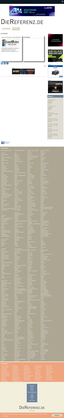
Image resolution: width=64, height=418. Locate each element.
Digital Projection (31, 200)
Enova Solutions (17, 209)
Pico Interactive (4, 305)
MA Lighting (16, 275)
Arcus (2, 161)
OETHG (16, 298)
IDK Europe (16, 240)
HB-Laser (16, 233)
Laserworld (16, 258)
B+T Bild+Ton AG (31, 175)
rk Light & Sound (17, 316)
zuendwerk (43, 359)
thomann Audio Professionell (7, 340)
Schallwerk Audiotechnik (19, 320)
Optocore (16, 299)
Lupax (15, 273)
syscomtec (30, 335)
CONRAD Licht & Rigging (6, 194)
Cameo (15, 186)
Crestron (16, 196)
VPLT (2, 352)
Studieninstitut (30, 334)
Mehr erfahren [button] (5, 416)
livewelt (29, 269)
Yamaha (3, 358)
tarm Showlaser (31, 337)
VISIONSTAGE (17, 348)
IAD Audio (30, 239)
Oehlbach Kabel (4, 298)
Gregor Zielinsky (49, 368)
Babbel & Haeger (4, 176)
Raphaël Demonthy (16, 378)
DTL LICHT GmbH (31, 204)
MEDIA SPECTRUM (18, 283)
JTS (41, 248)
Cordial (42, 194)
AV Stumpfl (3, 169)
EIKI (2, 207)
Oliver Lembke (38, 375)
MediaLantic (30, 283)
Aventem (16, 171)
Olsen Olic (3, 377)
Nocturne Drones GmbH (33, 295)
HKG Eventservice (44, 236)
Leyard (42, 263)
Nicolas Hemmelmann (28, 375)
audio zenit (30, 167)
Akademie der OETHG (32, 157)
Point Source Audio (5, 306)
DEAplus (29, 198)
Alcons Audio (43, 157)
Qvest (29, 312)
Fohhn (15, 222)
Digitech (42, 200)
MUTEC (3, 292)
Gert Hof (36, 368)
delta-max (43, 198)
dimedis (2, 201)
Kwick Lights (30, 255)
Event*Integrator (44, 212)
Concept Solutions (18, 193)
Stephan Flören (27, 379)
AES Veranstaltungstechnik (33, 156)
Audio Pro (16, 167)
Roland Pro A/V (17, 317)
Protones (16, 310)
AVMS (29, 172)
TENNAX (29, 338)
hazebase (3, 233)
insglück (29, 244)
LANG (29, 257)
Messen (32, 397)
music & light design (45, 291)
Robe (29, 316)
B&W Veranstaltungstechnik (20, 175)
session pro (30, 323)
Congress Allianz (31, 193)
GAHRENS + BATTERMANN (34, 223)
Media (32, 395)
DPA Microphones (31, 203)
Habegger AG (17, 230)
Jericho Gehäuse (17, 248)
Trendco (29, 341)
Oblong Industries (31, 297)
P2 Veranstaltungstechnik (19, 301)
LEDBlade (43, 262)
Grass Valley (30, 227)
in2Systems (3, 243)
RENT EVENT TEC (32, 313)
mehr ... (50, 103)
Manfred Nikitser (49, 371)
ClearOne (29, 190)
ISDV (2, 246)
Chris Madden (15, 367)
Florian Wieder (4, 368)
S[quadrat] (43, 335)
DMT (2, 203)
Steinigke (3, 334)
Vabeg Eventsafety (44, 344)
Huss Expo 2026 (51, 99)
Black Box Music (4, 180)
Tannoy (2, 337)
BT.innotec (30, 183)
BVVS (42, 185)
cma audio (3, 191)
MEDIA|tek (3, 284)
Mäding (42, 276)
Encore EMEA (4, 209)
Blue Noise (30, 180)
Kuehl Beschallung (5, 255)
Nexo (15, 294)
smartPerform (17, 328)
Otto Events (3, 301)
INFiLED (16, 243)
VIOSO (42, 346)
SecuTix (42, 322)
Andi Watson (15, 365)
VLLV (29, 349)
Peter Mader (3, 378)
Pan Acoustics (17, 302)
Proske (2, 310)
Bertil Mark (26, 365)
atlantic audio (43, 164)
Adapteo (42, 154)
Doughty (16, 203)
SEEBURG (3, 323)
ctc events (16, 197)
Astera (2, 164)
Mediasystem (43, 283)
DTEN (15, 204)
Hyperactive (16, 239)
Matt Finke (48, 374)
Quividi (15, 312)
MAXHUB (43, 280)
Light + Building (17, 266)
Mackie (2, 276)
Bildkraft (42, 179)
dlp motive (30, 201)
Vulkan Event (43, 352)
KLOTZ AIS (30, 252)
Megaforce (43, 284)
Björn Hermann (49, 365)
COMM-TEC (43, 191)
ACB (15, 153)
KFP (28, 251)
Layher (29, 259)
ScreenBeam (30, 322)
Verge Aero (43, 345)
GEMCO (16, 225)
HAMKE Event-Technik (6, 232)
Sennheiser (16, 323)
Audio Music (3, 167)
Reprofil (16, 315)
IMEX (15, 241)
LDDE (42, 261)
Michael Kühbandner (5, 375)
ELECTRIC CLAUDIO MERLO (7, 208)
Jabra (42, 246)
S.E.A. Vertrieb (4, 319)
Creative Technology (5, 196)
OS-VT (42, 299)
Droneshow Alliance (5, 204)
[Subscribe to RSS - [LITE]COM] (23, 66)
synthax (16, 335)
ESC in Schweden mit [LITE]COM (11, 37)
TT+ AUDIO (30, 342)
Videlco (15, 346)
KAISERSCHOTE (44, 250)
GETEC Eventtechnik (18, 226)
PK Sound (30, 305)
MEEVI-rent (16, 284)
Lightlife (2, 268)
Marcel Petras (38, 372)
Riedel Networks (4, 316)
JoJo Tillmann (15, 371)
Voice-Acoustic (4, 351)
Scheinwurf (30, 320)
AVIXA (2, 172)
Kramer (15, 254)
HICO (29, 234)
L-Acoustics (43, 255)
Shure (2, 327)
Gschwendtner (31, 229)
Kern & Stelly (17, 251)
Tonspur (2, 341)
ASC (15, 162)
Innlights (16, 244)
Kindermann (3, 252)
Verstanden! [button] (57, 415)
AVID (29, 171)
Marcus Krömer (49, 372)
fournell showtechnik (45, 222)
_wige (29, 360)
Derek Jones (49, 367)
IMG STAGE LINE (31, 241)
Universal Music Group (32, 344)
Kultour (15, 255)
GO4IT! (2, 227)
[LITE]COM (16, 360)
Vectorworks (17, 345)
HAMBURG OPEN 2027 (53, 118)
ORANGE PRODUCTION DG (34, 299)
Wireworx (3, 356)
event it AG (30, 212)
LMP (2, 270)
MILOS (15, 287)
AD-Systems (43, 153)
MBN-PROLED (17, 281)
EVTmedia (43, 215)
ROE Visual (3, 317)
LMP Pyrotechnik (17, 270)
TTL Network (43, 342)
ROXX (29, 317)
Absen (42, 151)
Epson (42, 211)
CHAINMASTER (44, 187)
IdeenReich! (3, 240)
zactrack (16, 358)
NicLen (29, 294)
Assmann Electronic (45, 162)
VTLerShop (16, 352)
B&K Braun (43, 174)
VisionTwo (30, 348)
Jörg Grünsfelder (27, 371)
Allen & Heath (17, 158)
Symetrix (3, 335)
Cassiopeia (3, 187)
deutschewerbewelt (18, 200)
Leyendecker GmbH (5, 265)
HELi (15, 234)
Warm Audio (16, 353)
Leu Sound (30, 263)
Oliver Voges (49, 375)
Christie (29, 189)
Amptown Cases (4, 160)
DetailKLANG (4, 200)
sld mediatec (30, 327)
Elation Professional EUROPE (47, 207)
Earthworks (43, 204)
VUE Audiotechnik (31, 352)
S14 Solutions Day (52, 106)
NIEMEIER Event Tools (45, 294)
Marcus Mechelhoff (5, 374)
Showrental (3, 326)
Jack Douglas (38, 370)
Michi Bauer (14, 375)
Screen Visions (17, 322)
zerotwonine (3, 359)
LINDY (2, 269)
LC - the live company (45, 259)
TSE (2, 342)
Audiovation (16, 168)
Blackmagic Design (18, 180)
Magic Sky (30, 277)
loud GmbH (16, 272)
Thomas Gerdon (49, 379)
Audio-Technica (4, 168)
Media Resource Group (6, 283)
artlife (42, 161)
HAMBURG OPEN (44, 230)
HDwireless (30, 233)
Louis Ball (37, 371)
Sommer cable (4, 330)
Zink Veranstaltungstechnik (19, 359)
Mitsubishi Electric (5, 288)
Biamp (15, 179)
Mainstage (30, 279)
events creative (31, 214)
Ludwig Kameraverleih (5, 273)
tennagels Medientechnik (19, 338)
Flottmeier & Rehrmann (32, 221)
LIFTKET (3, 266)
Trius (42, 341)
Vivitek (15, 349)
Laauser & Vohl (4, 257)
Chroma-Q (43, 189)
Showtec (16, 326)
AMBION (42, 158)
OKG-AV (29, 298)
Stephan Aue (15, 379)
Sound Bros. (30, 330)
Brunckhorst (16, 183)
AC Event (3, 153)
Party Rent (3, 304)
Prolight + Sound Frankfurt (6, 309)
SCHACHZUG (4, 320)
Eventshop (43, 214)
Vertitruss (3, 346)
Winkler (42, 355)
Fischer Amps (4, 221)
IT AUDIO (16, 246)
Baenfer (16, 176)
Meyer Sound (43, 286)
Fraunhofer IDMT (4, 223)
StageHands (30, 333)
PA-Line (29, 301)
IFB (28, 240)
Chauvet (16, 189)
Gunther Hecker (15, 370)
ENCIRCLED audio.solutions (46, 208)
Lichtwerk (29, 265)
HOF (42, 237)
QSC (2, 312)
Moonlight (29, 290)
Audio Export (43, 165)
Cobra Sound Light (18, 191)
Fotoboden (30, 222)
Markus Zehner (4, 280)
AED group (16, 156)
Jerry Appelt (48, 370)
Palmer (42, 301)
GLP (41, 226)
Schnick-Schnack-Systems (46, 320)
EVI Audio (30, 215)
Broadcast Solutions (45, 182)
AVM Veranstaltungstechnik (20, 172)
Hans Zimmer (26, 370)
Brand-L (16, 182)
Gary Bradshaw (27, 368)
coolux (29, 194)
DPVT (42, 203)
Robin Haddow (27, 378)
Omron (42, 298)
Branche (32, 385)
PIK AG (15, 305)
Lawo (2, 259)
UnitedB (16, 344)
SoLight (42, 328)
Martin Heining (15, 374)
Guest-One (43, 229)
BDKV (15, 178)
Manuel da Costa (27, 372)
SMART (3, 328)
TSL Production (17, 342)
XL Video (42, 356)
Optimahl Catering (5, 299)
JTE (28, 248)
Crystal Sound (4, 197)
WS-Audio (16, 356)
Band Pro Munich (31, 176)
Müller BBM (30, 291)
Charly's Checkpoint (5, 189)
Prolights (16, 309)
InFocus (3, 244)
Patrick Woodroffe (27, 377)
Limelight (42, 268)
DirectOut (16, 201)
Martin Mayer (37, 374)
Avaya (29, 169)
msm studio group (18, 291)
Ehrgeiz (42, 205)
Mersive (29, 286)
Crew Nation (30, 196)
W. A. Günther (4, 353)
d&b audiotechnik (31, 197)
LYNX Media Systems (45, 273)
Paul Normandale (38, 377)
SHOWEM (16, 324)
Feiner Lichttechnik (5, 219)
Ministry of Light (31, 287)
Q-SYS (42, 310)
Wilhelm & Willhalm (31, 355)
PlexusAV (43, 305)
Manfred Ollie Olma (5, 372)
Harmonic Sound (44, 232)
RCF (15, 313)
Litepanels (16, 269)
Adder (2, 156)
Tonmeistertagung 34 (52, 133)
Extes (29, 216)
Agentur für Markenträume (6, 157)
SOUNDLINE (4, 331)
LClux (2, 261)
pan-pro (29, 302)
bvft (28, 185)
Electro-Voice (17, 208)
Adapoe (29, 154)
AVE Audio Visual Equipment (7, 171)
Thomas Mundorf (4, 381)
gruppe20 (16, 229)
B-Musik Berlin (44, 175)
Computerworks (4, 193)
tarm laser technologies (19, 337)
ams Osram (16, 160)
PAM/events (3, 302)
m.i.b (2, 275)
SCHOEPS (3, 322)
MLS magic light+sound (32, 288)
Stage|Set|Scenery (44, 333)
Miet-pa (2, 287)
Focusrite (3, 222)
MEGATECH (4, 286)
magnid (42, 277)
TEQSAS (42, 338)
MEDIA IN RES (44, 281)
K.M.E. (2, 250)
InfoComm (43, 243)
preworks (42, 306)
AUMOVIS (43, 168)
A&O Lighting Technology (19, 150)
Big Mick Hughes (38, 365)
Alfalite (2, 158)
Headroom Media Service (46, 233)
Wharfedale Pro (17, 355)
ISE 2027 (50, 128)
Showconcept (4, 324)
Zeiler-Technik (30, 358)
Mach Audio (43, 275)
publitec (29, 310)
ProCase (42, 308)
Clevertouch (43, 190)
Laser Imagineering (5, 258)
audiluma (16, 165)
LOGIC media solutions (32, 270)
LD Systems (30, 261)
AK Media (16, 157)
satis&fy (42, 319)
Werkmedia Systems (32, 353)
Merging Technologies (18, 286)
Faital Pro (29, 218)
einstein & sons (17, 207)
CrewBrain (43, 196)
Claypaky (3, 190)
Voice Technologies (44, 349)
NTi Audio (3, 297)
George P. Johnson (44, 225)
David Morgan (38, 367)
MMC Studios (43, 288)
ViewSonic (30, 346)
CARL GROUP (31, 186)
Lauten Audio (30, 258)
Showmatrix (43, 324)
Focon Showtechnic (45, 221)
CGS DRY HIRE (31, 187)
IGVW (42, 240)
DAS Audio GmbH (44, 197)
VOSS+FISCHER (44, 351)
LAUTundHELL (44, 258)
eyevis (42, 216)
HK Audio (29, 236)
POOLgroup (16, 306)
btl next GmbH (44, 183)
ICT (41, 239)
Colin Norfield (26, 367)
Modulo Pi (3, 290)
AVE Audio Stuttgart (45, 169)
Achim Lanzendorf (5, 365)
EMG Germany (31, 208)
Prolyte (29, 309)
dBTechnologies (17, 198)
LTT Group (43, 272)
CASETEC (43, 186)
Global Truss (30, 226)
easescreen (3, 205)
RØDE (42, 317)
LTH (28, 272)
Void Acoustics (17, 351)
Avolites (42, 172)
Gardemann (43, 223)
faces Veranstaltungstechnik (7, 218)
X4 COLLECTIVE (31, 356)
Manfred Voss (15, 372)
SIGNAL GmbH (17, 327)
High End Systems (44, 234)
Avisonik (42, 171)
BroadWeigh (3, 183)
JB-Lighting (3, 248)
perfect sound (43, 304)
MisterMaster (43, 287)
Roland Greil (37, 378)
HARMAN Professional (19, 232)
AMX (29, 160)
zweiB (2, 360)
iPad (32, 390)
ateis (28, 164)
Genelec (29, 225)
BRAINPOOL (4, 182)
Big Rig (29, 179)
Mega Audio (30, 284)
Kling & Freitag (17, 252)
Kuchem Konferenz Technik (46, 254)
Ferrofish (16, 219)
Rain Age (42, 312)
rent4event (43, 313)
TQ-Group (16, 341)
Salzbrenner (16, 319)
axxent (2, 174)
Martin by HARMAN (32, 280)
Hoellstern (30, 237)
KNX (42, 252)
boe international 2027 (53, 123)
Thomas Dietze (38, 379)
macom (16, 276)
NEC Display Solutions (19, 292)
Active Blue (30, 153)
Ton (32, 398)
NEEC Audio (30, 292)
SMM (29, 328)
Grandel (16, 227)
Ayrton (15, 174)
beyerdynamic (4, 179)
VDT (2, 345)
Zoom (29, 359)
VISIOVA (42, 348)
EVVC (2, 216)
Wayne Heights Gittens (17, 381)
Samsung (29, 319)
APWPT (42, 160)
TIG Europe (16, 340)
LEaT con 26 (50, 112)
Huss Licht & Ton (4, 239)
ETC (2, 212)
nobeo (15, 295)
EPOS (42, 209)
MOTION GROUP (44, 290)
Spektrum (16, 331)
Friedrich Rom (15, 368)
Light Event (30, 266)
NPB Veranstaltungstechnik (46, 295)
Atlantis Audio (4, 165)
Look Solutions (44, 270)
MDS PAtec (30, 281)
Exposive (16, 216)
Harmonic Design (31, 232)
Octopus (42, 297)
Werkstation (43, 353)
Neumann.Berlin (4, 294)
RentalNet (3, 315)
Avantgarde (16, 169)
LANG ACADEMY (44, 257)
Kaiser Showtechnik (32, 250)
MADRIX (3, 277)
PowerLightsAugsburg (32, 306)
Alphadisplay (30, 158)
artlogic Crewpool (4, 162)
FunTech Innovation (18, 223)
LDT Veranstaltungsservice (6, 262)
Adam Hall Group (4, 154)
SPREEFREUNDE (44, 331)
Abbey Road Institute (45, 150)
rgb (28, 315)
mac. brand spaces (31, 275)
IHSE (2, 241)
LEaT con (16, 262)
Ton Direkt (43, 340)
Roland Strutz (49, 378)
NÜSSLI (16, 297)
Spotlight (29, 331)
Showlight (29, 324)
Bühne (32, 387)
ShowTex (42, 326)
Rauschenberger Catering (6, 313)
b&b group (30, 174)
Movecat (3, 291)
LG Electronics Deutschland (20, 265)
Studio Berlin (43, 334)
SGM (42, 323)
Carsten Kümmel (4, 367)
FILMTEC (30, 219)
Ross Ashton (3, 379)
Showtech (30, 326)
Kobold (2, 254)
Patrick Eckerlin (15, 377)
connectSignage (44, 193)
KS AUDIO (30, 254)
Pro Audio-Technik (18, 308)
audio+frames (43, 167)
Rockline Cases (44, 316)
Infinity (29, 243)
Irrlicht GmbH (43, 244)
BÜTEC (16, 185)
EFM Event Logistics (32, 205)
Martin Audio (16, 280)
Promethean (43, 309)
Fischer (42, 219)
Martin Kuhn (26, 374)
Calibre (2, 186)
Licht (32, 393)
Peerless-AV (30, 304)
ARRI (29, 161)
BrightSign (30, 182)
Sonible (15, 330)
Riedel (42, 315)
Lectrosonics (30, 262)
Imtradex (42, 241)
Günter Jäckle (4, 370)
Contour (16, 194)
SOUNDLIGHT (44, 330)
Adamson (16, 154)
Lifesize (42, 265)
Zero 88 (42, 358)
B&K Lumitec (4, 175)
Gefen (2, 225)
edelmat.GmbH (17, 205)
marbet (42, 279)
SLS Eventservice (44, 327)
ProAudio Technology (32, 308)
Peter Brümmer (49, 377)
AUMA (29, 168)
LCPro (15, 261)
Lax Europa (16, 259)
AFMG (42, 156)
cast (15, 187)
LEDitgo (2, 263)
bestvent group (44, 178)
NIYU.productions (4, 295)
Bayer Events (4, 178)
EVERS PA (16, 215)
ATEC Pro (16, 164)
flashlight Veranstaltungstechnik (20, 221)
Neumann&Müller (44, 292)
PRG (2, 308)
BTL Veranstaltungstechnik (6, 185)
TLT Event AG (30, 340)
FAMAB (42, 218)
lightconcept (43, 266)
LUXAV (29, 273)
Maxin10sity (3, 281)
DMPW (42, 201)
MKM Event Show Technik (19, 288)
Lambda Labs (17, 257)
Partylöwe (16, 304)
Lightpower (16, 268)
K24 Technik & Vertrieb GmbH (20, 250)
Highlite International (5, 236)
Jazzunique (43, 247)
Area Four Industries (18, 161)
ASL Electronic (31, 162)
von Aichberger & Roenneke (33, 351)
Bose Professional (44, 180)
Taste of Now (43, 337)
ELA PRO (30, 207)
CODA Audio (30, 191)
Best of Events (31, 178)
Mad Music (30, 276)
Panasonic (43, 302)
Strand (15, 334)
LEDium (16, 263)
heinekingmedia (4, 234)
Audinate (29, 165)
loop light (3, 272)
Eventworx (3, 215)
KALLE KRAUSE (4, 251)
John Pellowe (4, 371)
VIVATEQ (3, 349)
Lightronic (29, 268)
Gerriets (3, 226)
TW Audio (3, 344)
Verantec (29, 345)
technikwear (3, 338)
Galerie (32, 388)
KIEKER (42, 251)
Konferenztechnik (32, 392)
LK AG (42, 269)
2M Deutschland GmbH (6, 150)
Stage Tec (16, 333)
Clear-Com (16, 190)
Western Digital (4, 355)
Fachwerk (16, 218)
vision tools (3, 348)
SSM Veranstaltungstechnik (7, 333)
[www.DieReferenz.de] (22, 24)
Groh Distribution (44, 227)
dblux (2, 198)
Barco (42, 176)
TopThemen (32, 400)
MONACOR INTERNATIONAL (20, 290)
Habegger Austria (31, 230)
